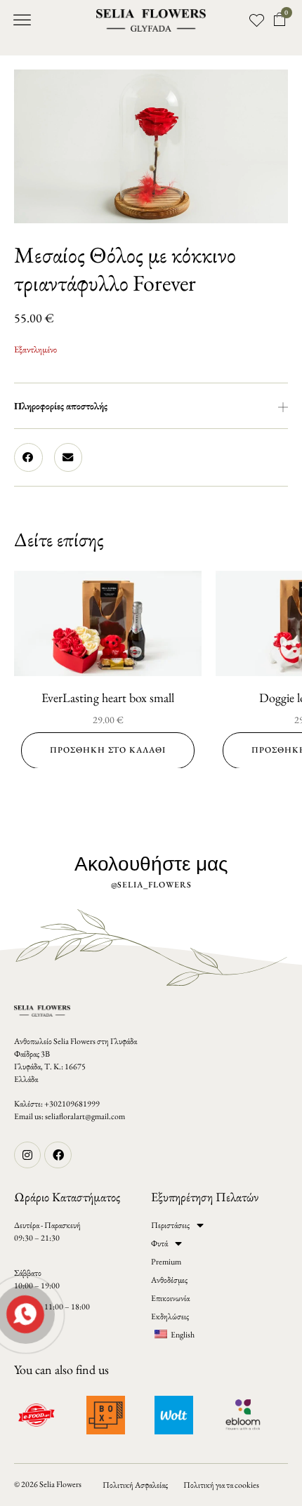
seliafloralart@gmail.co (82, 1116)
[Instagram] (27, 1155)
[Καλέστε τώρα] (23, 1312)
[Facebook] (57, 1155)
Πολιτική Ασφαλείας (135, 1485)
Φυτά (159, 1243)
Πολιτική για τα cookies (221, 1485)
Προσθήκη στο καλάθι (107, 749)
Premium (166, 1261)
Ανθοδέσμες (169, 1280)
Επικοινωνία (170, 1298)
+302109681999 (72, 1103)
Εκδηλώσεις (170, 1316)
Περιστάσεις (170, 1225)
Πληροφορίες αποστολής (60, 405)
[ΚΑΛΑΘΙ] (280, 19)
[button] (22, 20)
